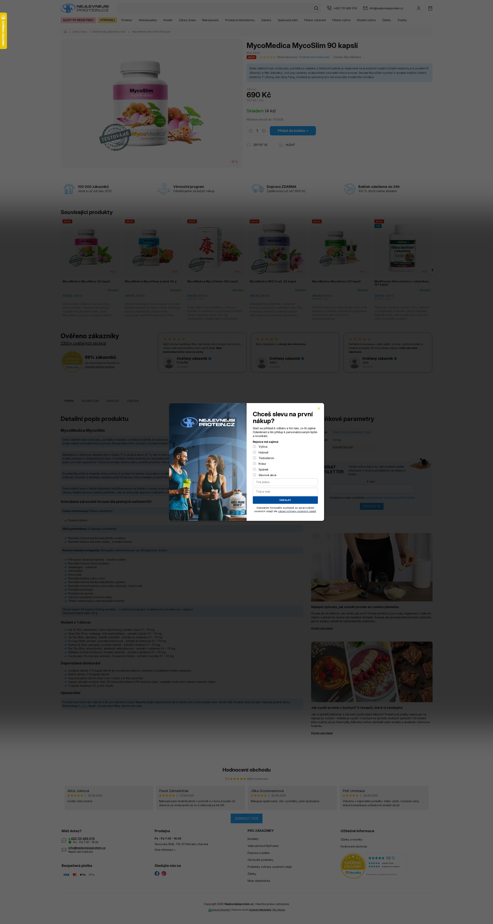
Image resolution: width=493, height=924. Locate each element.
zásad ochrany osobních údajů (297, 511)
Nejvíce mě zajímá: (266, 441)
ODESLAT (285, 500)
